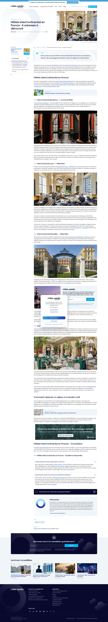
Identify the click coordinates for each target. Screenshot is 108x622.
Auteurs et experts (56, 592)
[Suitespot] (65, 425)
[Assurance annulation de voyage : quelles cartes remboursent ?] (43, 568)
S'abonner (93, 6)
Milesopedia (54, 500)
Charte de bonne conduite (34, 592)
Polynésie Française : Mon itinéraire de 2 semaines (64, 92)
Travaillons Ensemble (70, 618)
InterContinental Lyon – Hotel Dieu (65, 166)
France (40, 528)
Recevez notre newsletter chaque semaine (38, 599)
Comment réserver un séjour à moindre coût (21, 69)
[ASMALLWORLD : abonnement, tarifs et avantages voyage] (65, 568)
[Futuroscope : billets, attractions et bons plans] (87, 568)
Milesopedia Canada (57, 603)
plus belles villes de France (81, 451)
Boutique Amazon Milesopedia (35, 598)
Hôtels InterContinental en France (19, 61)
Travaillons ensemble (57, 599)
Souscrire (26, 53)
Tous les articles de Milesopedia (57, 513)
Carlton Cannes (58, 464)
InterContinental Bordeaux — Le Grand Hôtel (20, 62)
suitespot (46, 402)
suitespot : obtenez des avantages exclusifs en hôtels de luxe (64, 412)
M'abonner (90, 299)
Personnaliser (48, 324)
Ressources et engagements (35, 589)
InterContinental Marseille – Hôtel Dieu (79, 237)
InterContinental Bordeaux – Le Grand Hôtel (46, 103)
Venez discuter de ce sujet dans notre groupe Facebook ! (54, 492)
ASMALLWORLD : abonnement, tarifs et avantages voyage (65, 575)
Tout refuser (54, 321)
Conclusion (14, 71)
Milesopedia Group (56, 601)
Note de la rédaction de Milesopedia (90, 42)
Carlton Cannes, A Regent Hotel (64, 466)
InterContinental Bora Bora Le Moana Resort (63, 84)
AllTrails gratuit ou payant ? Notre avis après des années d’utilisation (21, 575)
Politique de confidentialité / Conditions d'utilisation (86, 618)
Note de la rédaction (33, 591)
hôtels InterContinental (71, 65)
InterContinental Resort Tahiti (51, 86)
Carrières (54, 596)
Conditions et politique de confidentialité (71, 304)
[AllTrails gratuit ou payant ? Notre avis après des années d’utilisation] (21, 568)
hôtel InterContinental (59, 477)
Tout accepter (54, 317)
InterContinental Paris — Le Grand (18, 67)
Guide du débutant (32, 594)
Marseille (56, 65)
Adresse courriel (66, 297)
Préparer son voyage (16, 19)
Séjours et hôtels (39, 522)
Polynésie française (68, 83)
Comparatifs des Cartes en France (36, 596)
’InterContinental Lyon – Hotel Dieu (78, 228)
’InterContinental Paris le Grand (42, 329)
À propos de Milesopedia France (59, 591)
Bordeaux (44, 528)
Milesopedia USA (56, 605)
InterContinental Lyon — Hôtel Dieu (19, 64)
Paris (57, 528)
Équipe (54, 594)
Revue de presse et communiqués (60, 598)
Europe (36, 528)
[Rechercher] (85, 6)
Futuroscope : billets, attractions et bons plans (86, 575)
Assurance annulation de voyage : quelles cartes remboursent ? (41, 575)
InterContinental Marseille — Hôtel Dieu (19, 65)
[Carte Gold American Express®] (27, 50)
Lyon (49, 528)
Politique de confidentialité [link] (57, 324)
